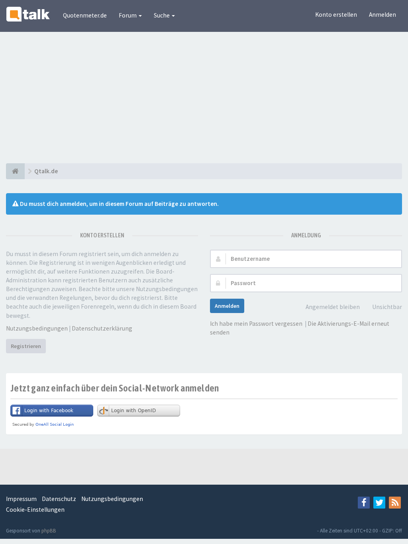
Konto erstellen (336, 14)
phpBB (48, 530)
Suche (162, 15)
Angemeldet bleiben (333, 307)
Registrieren (26, 346)
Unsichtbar (387, 307)
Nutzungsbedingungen (37, 328)
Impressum (21, 499)
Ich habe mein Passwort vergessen (256, 323)
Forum (128, 15)
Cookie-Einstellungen (35, 509)
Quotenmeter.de (85, 15)
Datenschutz (59, 499)
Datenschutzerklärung (102, 328)
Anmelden (382, 14)
